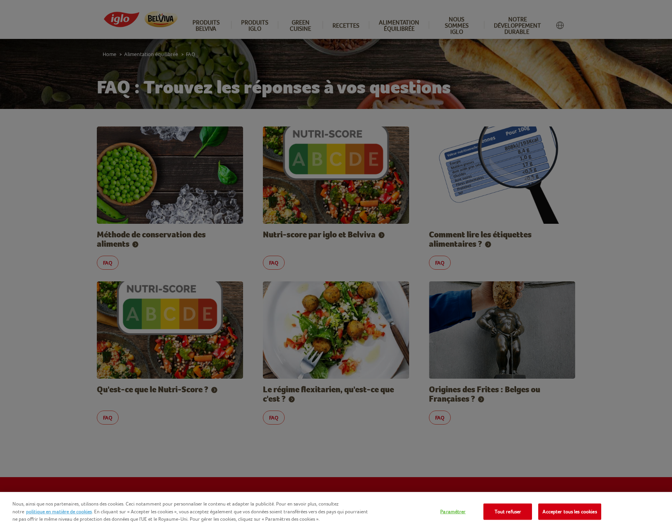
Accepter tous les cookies (569, 511)
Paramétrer (453, 511)
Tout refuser (508, 511)
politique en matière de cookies (59, 511)
